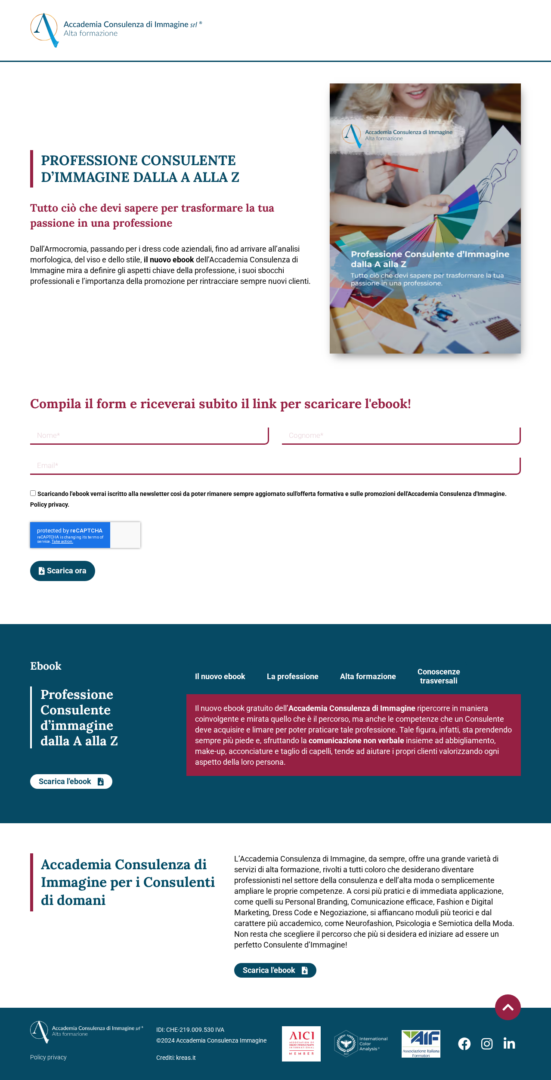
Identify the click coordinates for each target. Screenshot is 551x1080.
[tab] (220, 676)
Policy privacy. (49, 504)
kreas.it (186, 1057)
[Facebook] (464, 1043)
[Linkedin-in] (509, 1043)
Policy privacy (48, 1057)
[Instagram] (486, 1043)
